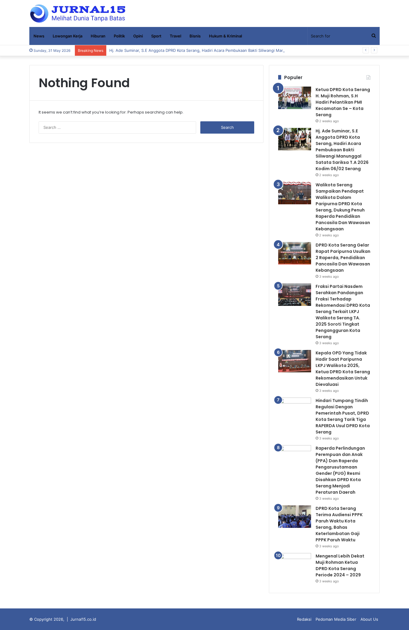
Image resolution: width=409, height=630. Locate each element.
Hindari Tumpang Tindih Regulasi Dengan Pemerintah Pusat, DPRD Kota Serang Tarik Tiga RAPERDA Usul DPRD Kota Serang (343, 416)
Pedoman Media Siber (336, 619)
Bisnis (195, 36)
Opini (138, 36)
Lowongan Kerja (67, 36)
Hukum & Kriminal (225, 36)
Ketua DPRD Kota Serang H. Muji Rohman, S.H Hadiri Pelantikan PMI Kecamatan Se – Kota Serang (343, 102)
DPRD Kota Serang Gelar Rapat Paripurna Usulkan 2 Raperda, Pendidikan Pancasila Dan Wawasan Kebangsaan (343, 257)
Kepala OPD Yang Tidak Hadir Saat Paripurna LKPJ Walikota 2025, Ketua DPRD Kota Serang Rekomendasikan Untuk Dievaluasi (343, 368)
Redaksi (304, 619)
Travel (175, 36)
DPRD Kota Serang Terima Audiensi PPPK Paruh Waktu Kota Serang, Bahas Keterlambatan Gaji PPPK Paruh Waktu (339, 524)
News (39, 36)
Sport (156, 36)
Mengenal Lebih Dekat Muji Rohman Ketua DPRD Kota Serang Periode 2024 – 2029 (340, 565)
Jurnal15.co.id (83, 619)
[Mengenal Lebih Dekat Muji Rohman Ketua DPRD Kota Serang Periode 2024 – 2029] (294, 564)
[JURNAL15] (77, 13)
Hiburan (98, 36)
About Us (369, 619)
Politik (119, 36)
